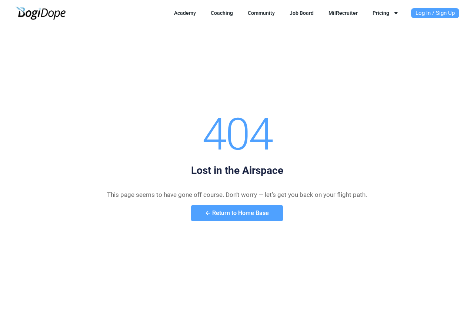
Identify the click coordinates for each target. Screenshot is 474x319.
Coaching (222, 13)
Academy (185, 13)
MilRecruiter (343, 13)
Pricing (381, 13)
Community (261, 13)
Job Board (302, 13)
